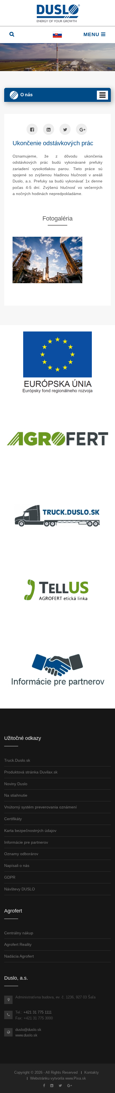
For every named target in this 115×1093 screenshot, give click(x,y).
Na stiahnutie (15, 795)
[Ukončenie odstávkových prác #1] (57, 260)
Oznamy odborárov (21, 854)
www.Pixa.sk (75, 1078)
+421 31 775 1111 (37, 1012)
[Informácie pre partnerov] (57, 669)
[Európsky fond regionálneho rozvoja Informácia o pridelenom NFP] (57, 362)
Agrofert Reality (18, 944)
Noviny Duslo (15, 784)
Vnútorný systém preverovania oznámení (40, 807)
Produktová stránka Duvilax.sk (31, 772)
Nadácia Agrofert (19, 956)
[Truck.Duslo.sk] (57, 515)
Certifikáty (13, 819)
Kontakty (91, 1072)
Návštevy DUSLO (19, 889)
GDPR (9, 877)
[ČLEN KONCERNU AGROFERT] (57, 439)
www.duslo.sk (26, 1035)
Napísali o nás (16, 865)
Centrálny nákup (18, 933)
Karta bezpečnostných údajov (30, 830)
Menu (92, 34)
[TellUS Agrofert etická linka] (57, 592)
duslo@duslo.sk (28, 1030)
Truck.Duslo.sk (17, 760)
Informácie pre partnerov (26, 842)
